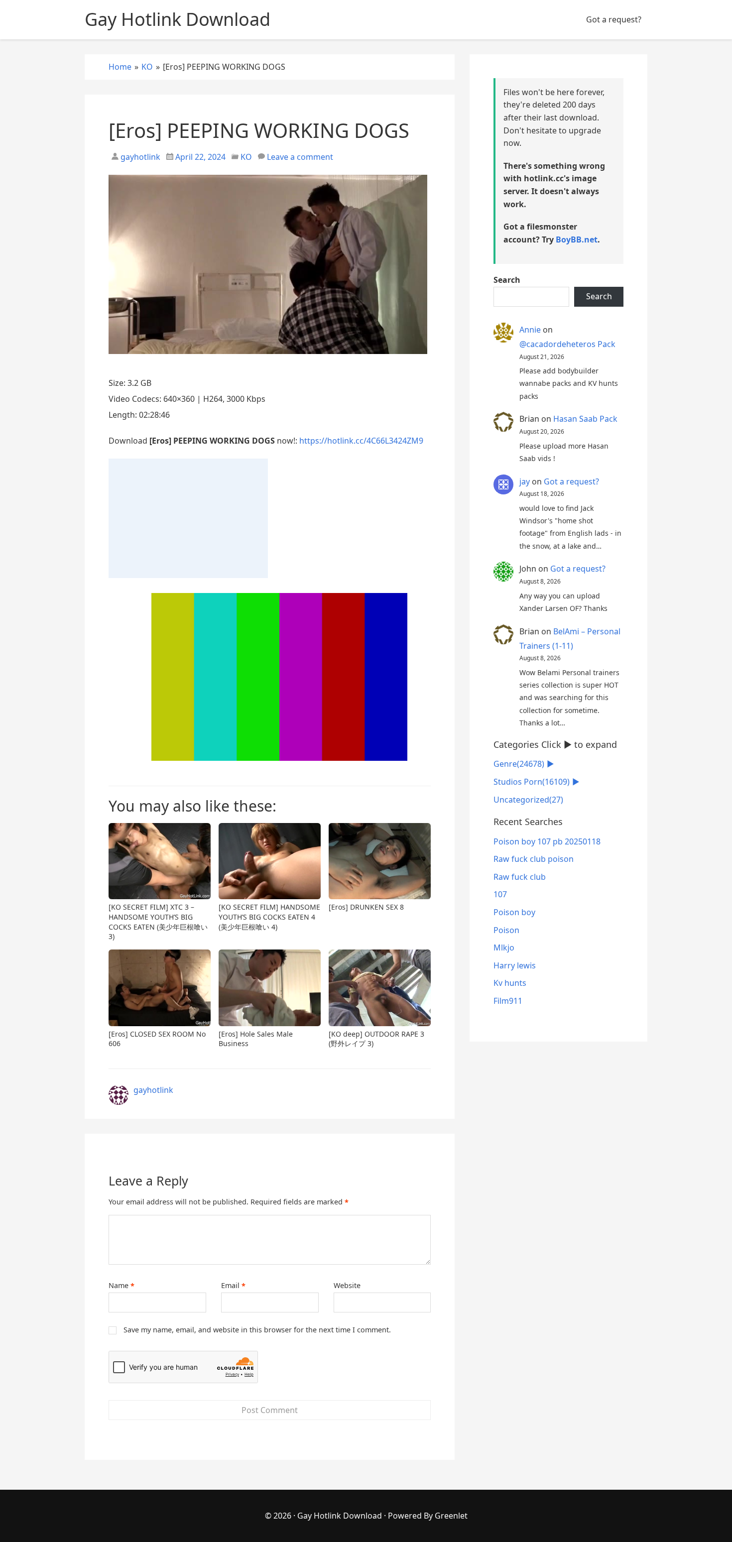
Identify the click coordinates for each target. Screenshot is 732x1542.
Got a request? (613, 19)
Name (121, 1286)
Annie (530, 329)
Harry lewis (514, 965)
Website (347, 1285)
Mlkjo (503, 947)
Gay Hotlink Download (339, 1515)
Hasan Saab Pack (585, 418)
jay (524, 481)
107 (500, 894)
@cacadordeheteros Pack (567, 344)
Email (233, 1286)
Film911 (507, 1000)
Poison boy (514, 912)
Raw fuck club (519, 876)
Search (506, 279)
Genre (518, 763)
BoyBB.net (577, 239)
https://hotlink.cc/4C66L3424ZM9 (361, 440)
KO (246, 156)
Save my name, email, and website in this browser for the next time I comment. (257, 1329)
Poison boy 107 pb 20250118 (547, 841)
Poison (506, 930)
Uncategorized (528, 799)
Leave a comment (300, 156)
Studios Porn (531, 781)
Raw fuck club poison (533, 858)
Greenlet (451, 1515)
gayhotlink (139, 156)
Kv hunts (509, 982)
